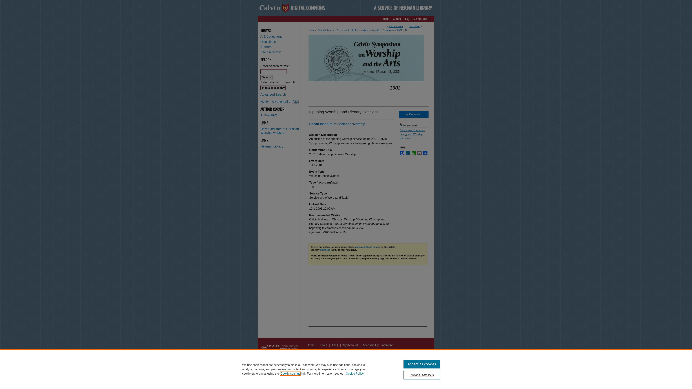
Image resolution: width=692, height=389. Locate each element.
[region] (346, 369)
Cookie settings (290, 373)
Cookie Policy (355, 373)
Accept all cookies (421, 364)
